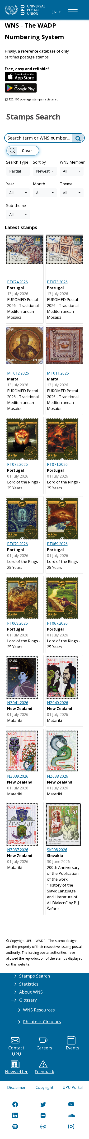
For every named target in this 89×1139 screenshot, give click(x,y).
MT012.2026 (18, 373)
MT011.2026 (58, 373)
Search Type (17, 162)
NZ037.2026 (17, 849)
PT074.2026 (17, 282)
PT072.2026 (17, 464)
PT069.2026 (57, 543)
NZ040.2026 (57, 702)
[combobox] (18, 171)
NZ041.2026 (17, 702)
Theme (66, 183)
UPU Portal (73, 1087)
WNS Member (72, 162)
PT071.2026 (57, 464)
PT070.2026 (17, 543)
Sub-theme (16, 205)
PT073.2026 (57, 282)
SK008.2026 (57, 849)
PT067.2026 (57, 623)
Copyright (44, 1087)
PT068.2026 (17, 623)
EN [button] (55, 12)
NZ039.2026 (17, 776)
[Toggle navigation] (72, 10)
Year (10, 183)
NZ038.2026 (57, 776)
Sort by (39, 162)
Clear (27, 150)
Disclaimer (16, 1087)
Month (39, 183)
